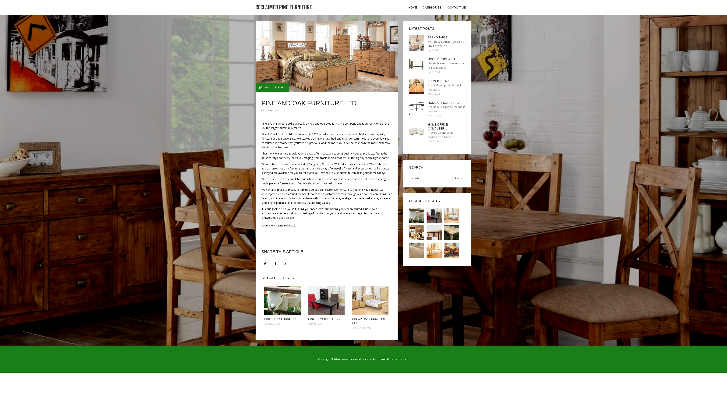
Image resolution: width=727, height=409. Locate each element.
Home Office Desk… (443, 102)
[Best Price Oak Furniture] (416, 232)
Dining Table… (439, 37)
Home (412, 7)
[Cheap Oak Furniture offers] (371, 300)
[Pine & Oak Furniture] (283, 300)
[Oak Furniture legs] (327, 300)
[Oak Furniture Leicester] (451, 232)
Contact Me (456, 7)
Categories (432, 7)
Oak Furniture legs (324, 319)
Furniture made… (442, 81)
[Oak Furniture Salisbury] (416, 250)
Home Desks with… (443, 59)
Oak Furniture (272, 110)
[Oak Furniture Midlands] (434, 232)
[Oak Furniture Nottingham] (434, 250)
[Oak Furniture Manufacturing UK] (451, 250)
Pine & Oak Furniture (281, 319)
